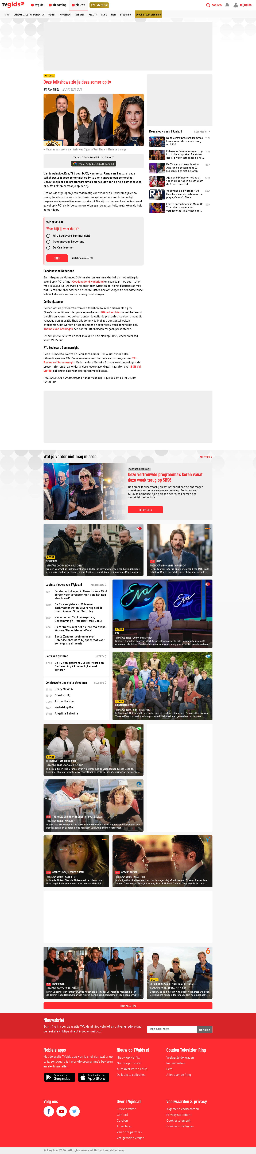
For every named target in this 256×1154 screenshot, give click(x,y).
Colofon (122, 1121)
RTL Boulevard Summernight (71, 236)
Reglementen (175, 1064)
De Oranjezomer (63, 248)
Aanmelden (204, 1029)
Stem (57, 258)
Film (113, 14)
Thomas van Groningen (58, 329)
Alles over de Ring (178, 1075)
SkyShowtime (126, 1109)
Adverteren (124, 1127)
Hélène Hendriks (110, 312)
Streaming (125, 14)
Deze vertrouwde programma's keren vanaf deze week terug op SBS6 (165, 477)
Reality (93, 14)
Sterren (80, 14)
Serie (104, 14)
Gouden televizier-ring (148, 14)
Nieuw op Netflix (128, 1058)
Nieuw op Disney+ (129, 1064)
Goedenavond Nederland (68, 242)
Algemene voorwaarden (182, 1109)
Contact (122, 1115)
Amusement (65, 14)
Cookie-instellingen (180, 1127)
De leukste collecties (131, 1075)
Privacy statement (179, 1115)
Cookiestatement (178, 1121)
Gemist (51, 14)
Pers (169, 1069)
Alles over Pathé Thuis (132, 1069)
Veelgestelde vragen (180, 1058)
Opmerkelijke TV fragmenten (29, 14)
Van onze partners (129, 1132)
